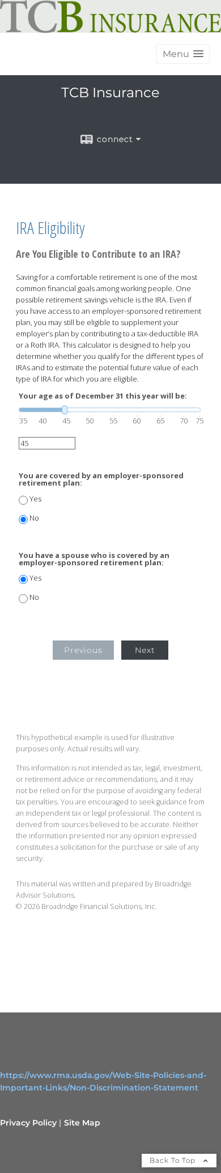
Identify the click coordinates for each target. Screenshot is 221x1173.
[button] (183, 54)
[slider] (110, 410)
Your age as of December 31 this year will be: (103, 396)
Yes (35, 499)
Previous (83, 650)
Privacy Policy (28, 1123)
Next (145, 650)
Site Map (82, 1123)
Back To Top (174, 1160)
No (34, 518)
